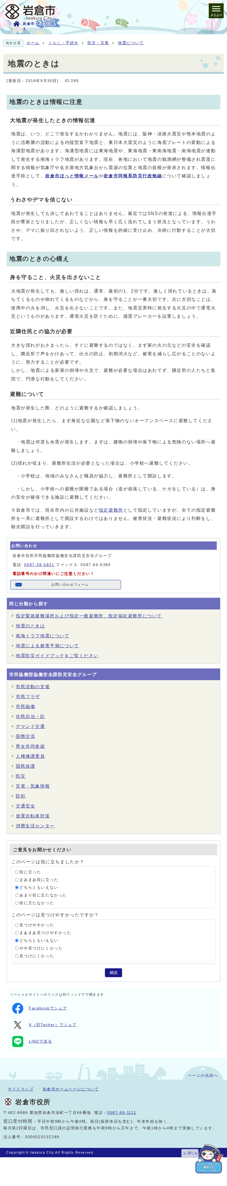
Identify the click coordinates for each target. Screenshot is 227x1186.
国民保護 (25, 766)
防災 (20, 776)
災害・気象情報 (33, 786)
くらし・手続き (63, 43)
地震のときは (30, 626)
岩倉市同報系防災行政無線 (133, 175)
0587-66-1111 (121, 1113)
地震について (131, 43)
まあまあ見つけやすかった (45, 932)
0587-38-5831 (39, 565)
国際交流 (25, 736)
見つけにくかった (36, 956)
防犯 (20, 796)
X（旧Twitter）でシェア (53, 1025)
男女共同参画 (30, 746)
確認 (113, 973)
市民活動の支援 (33, 686)
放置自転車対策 (33, 816)
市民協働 (25, 706)
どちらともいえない (38, 887)
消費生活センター (35, 826)
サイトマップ (21, 1089)
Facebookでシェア (48, 1008)
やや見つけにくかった (41, 948)
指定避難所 (111, 510)
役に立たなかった (36, 903)
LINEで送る (40, 1041)
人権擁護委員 (30, 756)
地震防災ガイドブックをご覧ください (57, 655)
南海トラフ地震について (42, 635)
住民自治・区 (30, 716)
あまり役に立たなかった (43, 895)
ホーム (33, 43)
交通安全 (25, 806)
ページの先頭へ (203, 1076)
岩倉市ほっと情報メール (72, 175)
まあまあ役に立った (38, 879)
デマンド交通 (30, 726)
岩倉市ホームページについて (71, 1089)
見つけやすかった (36, 925)
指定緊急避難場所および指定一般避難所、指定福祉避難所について (89, 616)
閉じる (193, 1153)
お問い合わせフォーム (70, 584)
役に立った (30, 872)
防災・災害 (98, 43)
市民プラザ (28, 696)
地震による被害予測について (47, 645)
